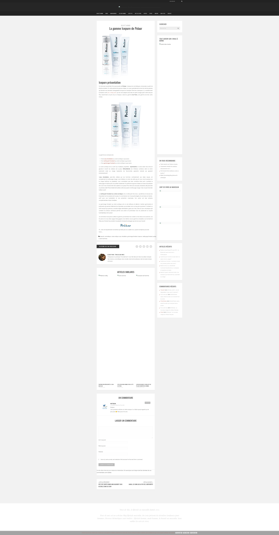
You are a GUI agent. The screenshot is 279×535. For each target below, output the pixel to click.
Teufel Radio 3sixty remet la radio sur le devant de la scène (169, 297)
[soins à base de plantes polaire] (126, 225)
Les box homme (122, 13)
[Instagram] (181, 19)
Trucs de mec (163, 294)
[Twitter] (173, 19)
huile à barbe (173, 164)
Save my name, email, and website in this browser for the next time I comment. (122, 459)
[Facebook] (176, 19)
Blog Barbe (173, 175)
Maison (156, 13)
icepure (140, 236)
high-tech (163, 13)
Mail (101, 446)
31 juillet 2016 (102, 387)
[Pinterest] (178, 19)
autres (145, 13)
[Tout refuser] (277, 533)
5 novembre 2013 (140, 387)
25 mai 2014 (120, 387)
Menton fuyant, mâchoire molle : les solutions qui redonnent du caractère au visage (170, 274)
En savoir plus (194, 532)
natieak (113, 403)
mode (107, 13)
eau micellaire (123, 236)
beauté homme (125, 25)
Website (100, 451)
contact (170, 13)
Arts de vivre (138, 13)
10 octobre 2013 (103, 246)
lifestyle (130, 13)
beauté (102, 236)
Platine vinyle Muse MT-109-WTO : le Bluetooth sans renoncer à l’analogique (169, 252)
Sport (150, 13)
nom (102, 440)
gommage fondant (132, 236)
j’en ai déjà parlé (112, 92)
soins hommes (103, 238)
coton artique (115, 236)
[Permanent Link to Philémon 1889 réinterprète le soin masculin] (107, 275)
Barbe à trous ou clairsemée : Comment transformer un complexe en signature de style (169, 268)
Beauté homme (100, 13)
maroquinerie (113, 13)
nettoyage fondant (147, 236)
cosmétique (107, 236)
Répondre (147, 402)
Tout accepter (179, 532)
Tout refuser (186, 532)
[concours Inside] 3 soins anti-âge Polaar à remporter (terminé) (143, 385)
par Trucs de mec (112, 246)
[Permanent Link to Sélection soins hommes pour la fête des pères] (125, 275)
